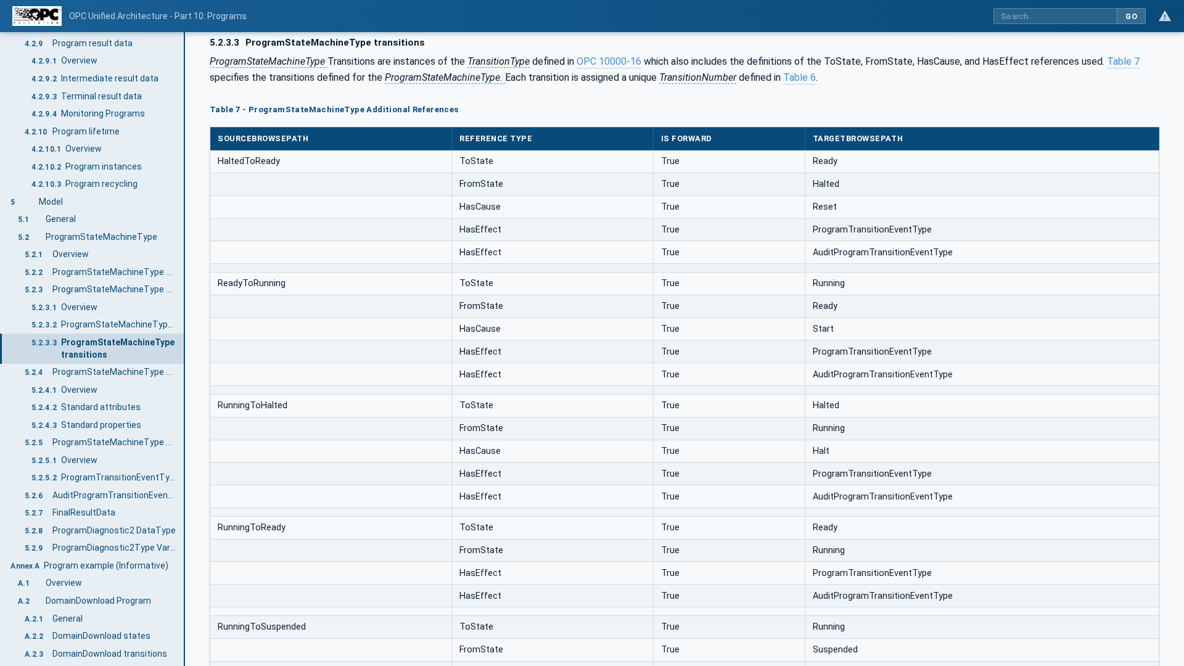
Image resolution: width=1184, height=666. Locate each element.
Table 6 (799, 77)
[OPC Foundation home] (37, 16)
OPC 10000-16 (609, 61)
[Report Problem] (1165, 16)
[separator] (185, 349)
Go (1131, 16)
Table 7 (1123, 61)
